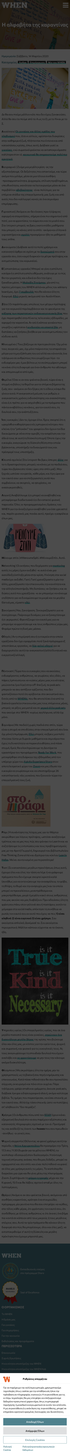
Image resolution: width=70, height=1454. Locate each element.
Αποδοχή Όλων (35, 1421)
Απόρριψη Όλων (35, 1430)
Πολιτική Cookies (7, 1448)
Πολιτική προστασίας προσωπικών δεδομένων (38, 1448)
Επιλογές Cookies (35, 1439)
